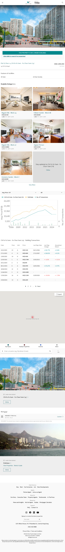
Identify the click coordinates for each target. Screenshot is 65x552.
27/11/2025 (4, 253)
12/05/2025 (4, 259)
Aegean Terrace (39, 145)
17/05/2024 (4, 275)
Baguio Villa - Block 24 (9, 113)
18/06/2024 (4, 269)
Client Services (32, 485)
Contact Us (34, 507)
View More (32, 185)
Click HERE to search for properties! (14, 56)
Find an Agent (27, 492)
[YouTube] (38, 512)
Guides (36, 502)
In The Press (51, 497)
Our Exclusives (28, 487)
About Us (32, 495)
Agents (32, 490)
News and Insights (18, 502)
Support (32, 505)
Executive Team (22, 497)
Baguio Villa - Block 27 (9, 145)
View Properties (8, 465)
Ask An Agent (29, 502)
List (35, 487)
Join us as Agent (37, 492)
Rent (21, 487)
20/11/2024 (4, 262)
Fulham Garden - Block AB (42, 113)
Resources (32, 500)
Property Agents (32, 497)
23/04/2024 (4, 280)
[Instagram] (26, 512)
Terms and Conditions (36, 531)
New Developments (43, 487)
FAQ (28, 507)
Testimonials (42, 497)
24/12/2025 (4, 250)
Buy (17, 487)
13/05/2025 (4, 256)
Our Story (13, 497)
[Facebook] (30, 512)
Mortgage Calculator (46, 502)
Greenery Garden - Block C (10, 177)
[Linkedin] (34, 512)
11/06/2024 (4, 272)
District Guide (18, 465)
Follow (7, 402)
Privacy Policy (26, 531)
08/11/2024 (4, 266)
